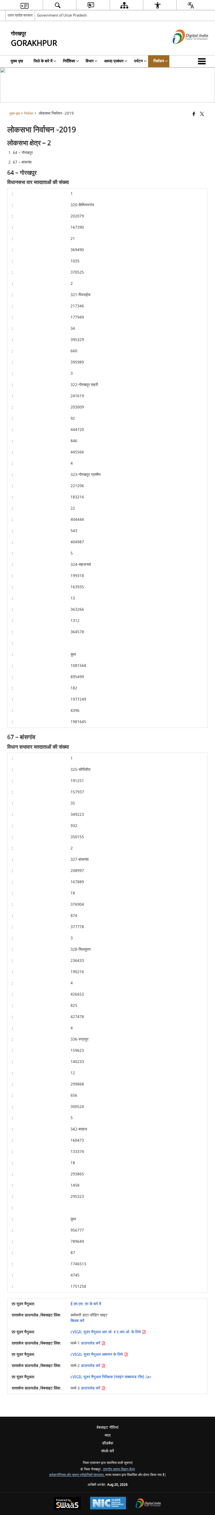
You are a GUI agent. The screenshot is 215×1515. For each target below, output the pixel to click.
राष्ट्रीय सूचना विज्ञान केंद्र (119, 1469)
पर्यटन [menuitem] (138, 61)
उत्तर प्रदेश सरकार (20, 15)
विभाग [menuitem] (90, 61)
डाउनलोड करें (91, 1343)
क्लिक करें (77, 1321)
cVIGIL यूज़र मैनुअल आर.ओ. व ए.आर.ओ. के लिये (106, 1332)
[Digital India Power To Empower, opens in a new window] (148, 1504)
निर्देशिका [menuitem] (69, 61)
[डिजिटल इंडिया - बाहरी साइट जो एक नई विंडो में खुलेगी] (183, 49)
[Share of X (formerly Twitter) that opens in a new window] (201, 114)
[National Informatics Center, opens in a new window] (108, 1504)
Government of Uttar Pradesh (62, 15)
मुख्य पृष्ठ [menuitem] (17, 61)
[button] (203, 61)
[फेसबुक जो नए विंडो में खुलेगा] (193, 114)
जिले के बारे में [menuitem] (43, 61)
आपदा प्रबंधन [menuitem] (113, 61)
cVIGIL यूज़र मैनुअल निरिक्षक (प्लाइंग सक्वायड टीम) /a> (111, 1377)
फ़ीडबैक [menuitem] (107, 1443)
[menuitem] (24, 5)
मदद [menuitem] (108, 1435)
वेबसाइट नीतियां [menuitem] (107, 1427)
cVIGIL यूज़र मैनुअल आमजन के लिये (97, 1354)
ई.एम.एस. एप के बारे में (86, 1304)
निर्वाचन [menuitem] (158, 61)
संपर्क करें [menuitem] (107, 1451)
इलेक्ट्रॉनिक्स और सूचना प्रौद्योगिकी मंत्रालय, (77, 1475)
